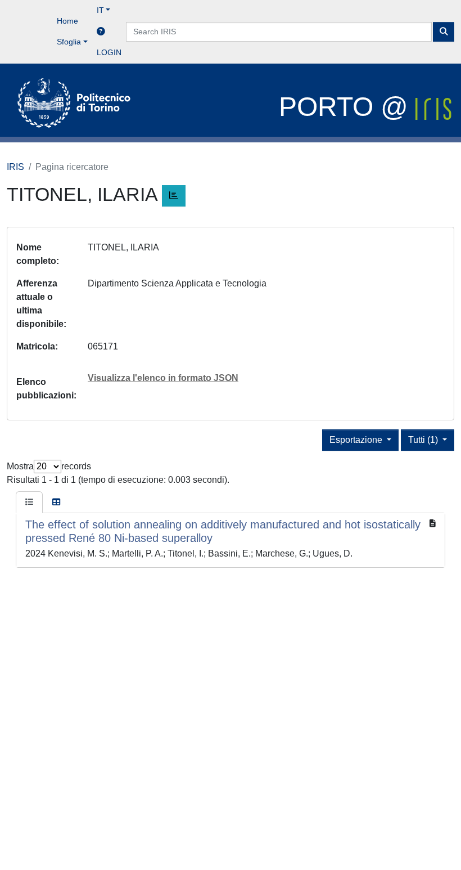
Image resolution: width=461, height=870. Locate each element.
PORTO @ (347, 107)
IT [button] (100, 10)
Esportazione (357, 440)
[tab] (29, 502)
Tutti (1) (424, 440)
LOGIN (109, 52)
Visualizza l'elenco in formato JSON (163, 378)
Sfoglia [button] (69, 41)
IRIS (15, 167)
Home (67, 20)
